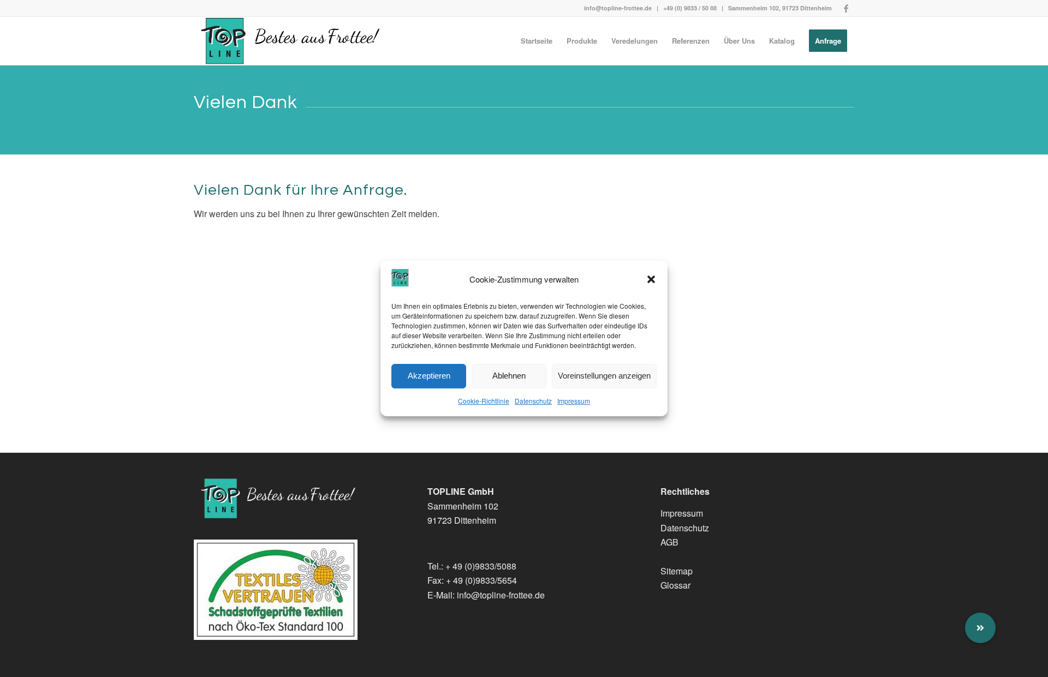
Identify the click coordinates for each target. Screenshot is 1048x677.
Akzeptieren (429, 376)
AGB (669, 542)
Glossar (675, 585)
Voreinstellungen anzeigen (604, 376)
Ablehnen (509, 376)
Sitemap (676, 571)
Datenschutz (533, 400)
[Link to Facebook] (846, 8)
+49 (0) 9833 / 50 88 (690, 8)
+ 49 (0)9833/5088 (480, 566)
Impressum (573, 400)
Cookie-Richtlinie (483, 400)
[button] (651, 279)
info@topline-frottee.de (618, 8)
